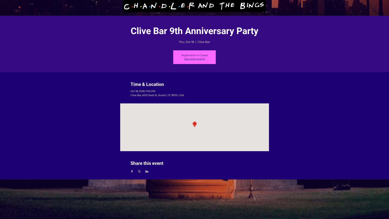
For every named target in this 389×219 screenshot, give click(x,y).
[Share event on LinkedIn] (146, 171)
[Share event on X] (139, 171)
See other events (194, 58)
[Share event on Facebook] (132, 171)
